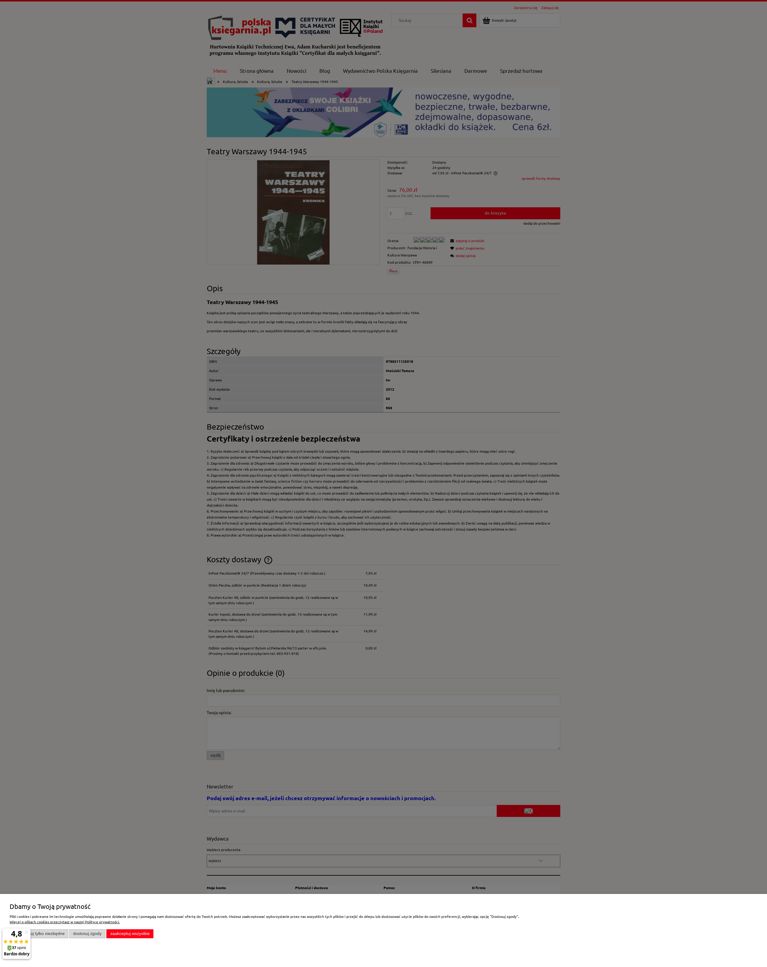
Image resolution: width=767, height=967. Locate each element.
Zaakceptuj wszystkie (130, 933)
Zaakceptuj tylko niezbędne (39, 933)
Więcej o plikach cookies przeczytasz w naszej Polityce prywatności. (65, 921)
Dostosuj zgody (87, 933)
